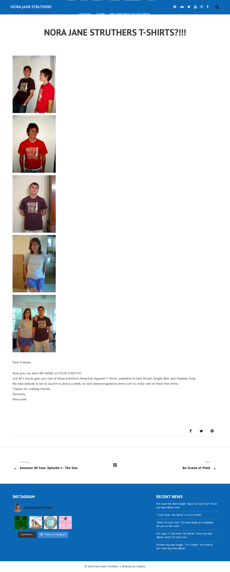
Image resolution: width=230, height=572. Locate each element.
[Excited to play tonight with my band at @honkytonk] (65, 522)
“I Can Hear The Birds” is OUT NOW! (179, 515)
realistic (141, 566)
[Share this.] (190, 431)
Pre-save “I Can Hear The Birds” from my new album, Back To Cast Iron (184, 536)
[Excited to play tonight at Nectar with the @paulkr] (50, 522)
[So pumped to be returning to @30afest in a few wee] (35, 522)
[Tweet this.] (201, 431)
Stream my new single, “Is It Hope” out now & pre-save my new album (184, 547)
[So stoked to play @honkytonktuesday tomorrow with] (20, 522)
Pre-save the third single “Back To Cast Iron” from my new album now (186, 506)
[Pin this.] (212, 431)
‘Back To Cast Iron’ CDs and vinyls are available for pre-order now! (184, 525)
